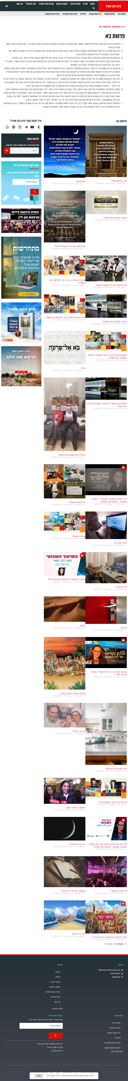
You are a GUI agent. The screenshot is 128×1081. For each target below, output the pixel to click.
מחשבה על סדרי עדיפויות (73, 891)
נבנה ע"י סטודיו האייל (55, 1047)
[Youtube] (32, 127)
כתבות (92, 3)
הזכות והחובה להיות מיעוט (72, 693)
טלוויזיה (83, 14)
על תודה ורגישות (119, 891)
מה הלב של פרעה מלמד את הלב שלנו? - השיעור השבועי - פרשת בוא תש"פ (107, 845)
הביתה (123, 627)
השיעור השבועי (109, 14)
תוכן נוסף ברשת (117, 1051)
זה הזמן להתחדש (77, 844)
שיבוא (82, 625)
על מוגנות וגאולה (77, 502)
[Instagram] (19, 127)
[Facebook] (38, 127)
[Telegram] (26, 127)
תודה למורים (121, 543)
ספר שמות (106, 26)
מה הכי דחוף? (78, 731)
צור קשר (19, 3)
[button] (93, 8)
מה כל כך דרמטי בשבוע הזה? (113, 802)
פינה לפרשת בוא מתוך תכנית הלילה (110, 937)
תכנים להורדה (75, 3)
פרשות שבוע (116, 26)
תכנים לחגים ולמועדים (69, 14)
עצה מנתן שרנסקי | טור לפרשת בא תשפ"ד (65, 317)
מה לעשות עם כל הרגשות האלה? (111, 285)
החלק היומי (122, 14)
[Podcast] (13, 127)
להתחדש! (80, 181)
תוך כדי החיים (78, 934)
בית (123, 26)
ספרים (85, 3)
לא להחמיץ (121, 587)
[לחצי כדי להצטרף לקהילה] (21, 268)
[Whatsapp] (7, 127)
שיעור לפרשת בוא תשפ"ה (114, 321)
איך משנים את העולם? (116, 768)
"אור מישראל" (30, 3)
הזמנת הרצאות (62, 3)
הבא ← (108, 943)
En (7, 6)
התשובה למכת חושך (75, 807)
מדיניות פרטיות (57, 1051)
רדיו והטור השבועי (95, 14)
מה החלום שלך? (119, 181)
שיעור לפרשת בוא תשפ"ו (115, 217)
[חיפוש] (7, 150)
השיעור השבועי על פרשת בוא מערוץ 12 (66, 579)
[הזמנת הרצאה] (21, 220)
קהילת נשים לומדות (46, 3)
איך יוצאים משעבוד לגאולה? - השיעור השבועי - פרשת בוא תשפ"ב (109, 500)
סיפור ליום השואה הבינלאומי (71, 455)
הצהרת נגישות (57, 1009)
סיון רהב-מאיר (113, 6)
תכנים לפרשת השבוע (52, 14)
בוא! (83, 368)
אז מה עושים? (78, 536)
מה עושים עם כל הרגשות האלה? (70, 246)
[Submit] (34, 192)
